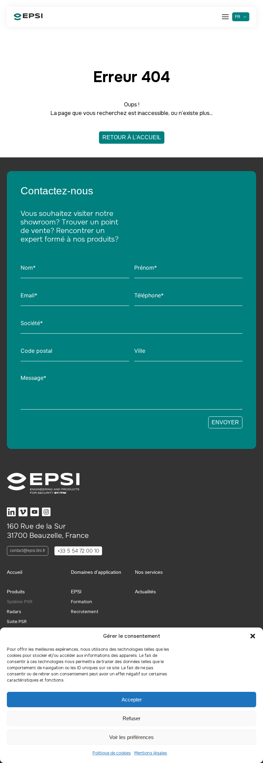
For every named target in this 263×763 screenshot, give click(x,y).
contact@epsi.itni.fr (27, 550)
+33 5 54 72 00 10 (78, 551)
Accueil (14, 572)
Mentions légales (150, 753)
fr (237, 16)
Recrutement (84, 612)
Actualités (145, 591)
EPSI (76, 591)
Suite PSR (17, 621)
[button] (252, 636)
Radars (14, 612)
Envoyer (225, 422)
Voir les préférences (131, 737)
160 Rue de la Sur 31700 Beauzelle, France (48, 531)
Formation (81, 602)
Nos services (149, 572)
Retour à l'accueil (131, 137)
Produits (16, 591)
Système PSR (20, 601)
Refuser (131, 718)
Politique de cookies (111, 753)
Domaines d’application (96, 572)
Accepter (132, 699)
